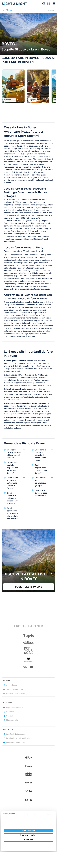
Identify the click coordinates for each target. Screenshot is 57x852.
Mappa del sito (12, 720)
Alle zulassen (28, 830)
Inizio (3, 10)
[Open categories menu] (53, 3)
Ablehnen (28, 840)
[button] (48, 3)
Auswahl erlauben (28, 835)
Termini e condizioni (14, 689)
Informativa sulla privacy (16, 693)
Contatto (10, 712)
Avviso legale (11, 685)
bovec (9, 10)
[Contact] (43, 3)
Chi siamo (10, 716)
